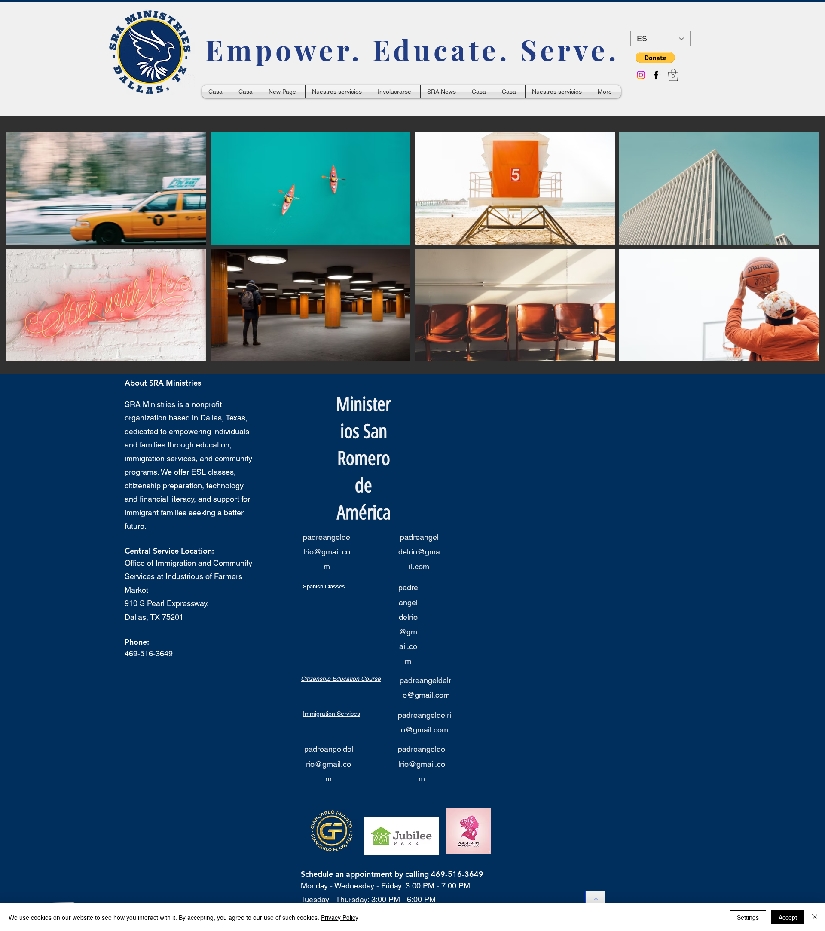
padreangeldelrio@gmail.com (326, 552)
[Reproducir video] (106, 188)
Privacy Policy (339, 917)
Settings (748, 917)
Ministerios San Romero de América (363, 458)
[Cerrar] (815, 917)
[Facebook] (656, 75)
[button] (655, 57)
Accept (788, 917)
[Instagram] (641, 75)
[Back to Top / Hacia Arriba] (595, 899)
